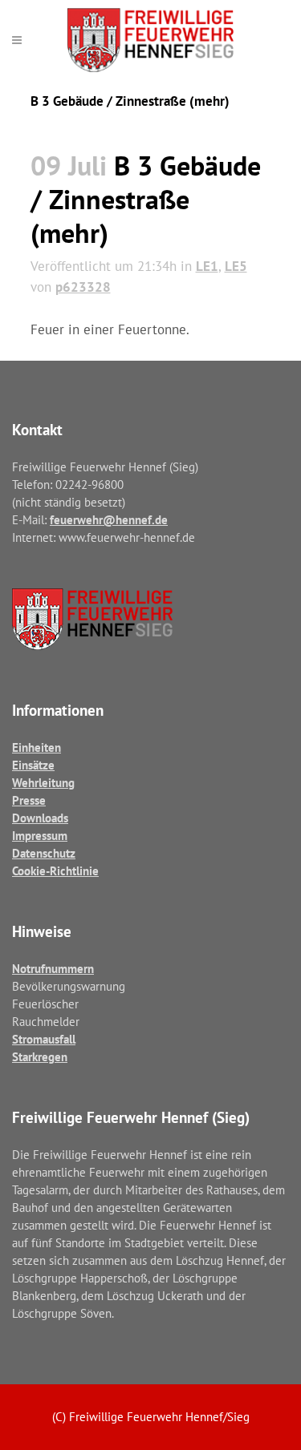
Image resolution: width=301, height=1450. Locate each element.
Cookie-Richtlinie (55, 870)
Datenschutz (43, 853)
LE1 (207, 266)
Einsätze (33, 765)
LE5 (236, 266)
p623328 (83, 287)
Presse (29, 800)
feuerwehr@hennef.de (109, 519)
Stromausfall (43, 1039)
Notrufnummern (53, 968)
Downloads (40, 818)
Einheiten (36, 747)
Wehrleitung (43, 782)
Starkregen (39, 1056)
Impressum (39, 835)
